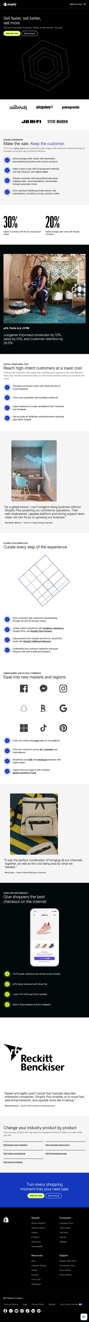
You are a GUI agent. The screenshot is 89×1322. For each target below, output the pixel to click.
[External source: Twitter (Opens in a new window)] (11, 1311)
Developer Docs (66, 1223)
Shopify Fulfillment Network (37, 641)
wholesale (42, 759)
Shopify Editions (38, 1228)
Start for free (76, 4)
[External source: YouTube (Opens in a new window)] (16, 1311)
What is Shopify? (38, 1223)
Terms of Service (10, 1304)
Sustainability (37, 1246)
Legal (24, 1304)
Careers (34, 1232)
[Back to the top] (6, 1219)
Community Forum (67, 1265)
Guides (34, 1270)
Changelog (36, 1284)
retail (36, 740)
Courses (34, 1275)
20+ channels (46, 749)
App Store (63, 1232)
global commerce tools (24, 773)
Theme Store (64, 1228)
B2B (30, 759)
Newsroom (36, 1242)
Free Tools (36, 1279)
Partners (62, 1237)
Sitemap (52, 1304)
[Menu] (84, 4)
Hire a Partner (65, 1270)
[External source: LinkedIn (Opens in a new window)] (33, 1311)
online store (19, 148)
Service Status (65, 1275)
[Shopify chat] (84, 1317)
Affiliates (63, 1242)
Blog (33, 1261)
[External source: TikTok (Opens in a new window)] (27, 1311)
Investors (35, 1237)
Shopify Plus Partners (41, 631)
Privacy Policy (38, 1304)
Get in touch (29, 33)
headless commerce (53, 628)
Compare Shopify (38, 1265)
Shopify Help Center (67, 1261)
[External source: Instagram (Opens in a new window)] (22, 1311)
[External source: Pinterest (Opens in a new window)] (39, 1311)
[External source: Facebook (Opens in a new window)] (5, 1311)
